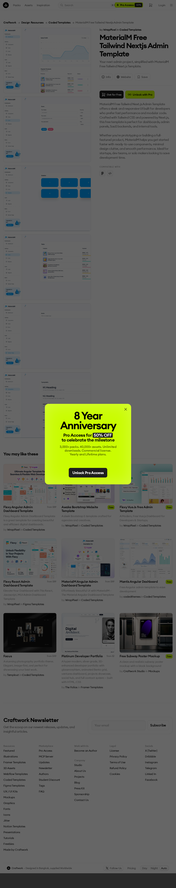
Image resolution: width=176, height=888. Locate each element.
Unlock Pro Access (88, 472)
